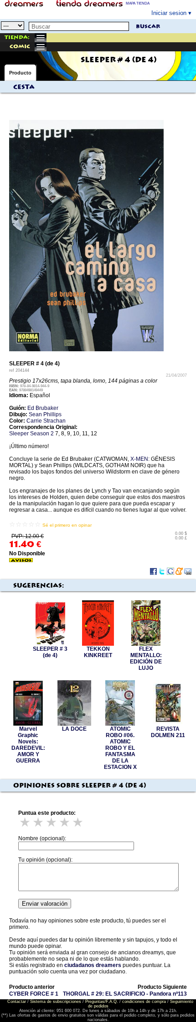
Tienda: (17, 37)
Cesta (24, 87)
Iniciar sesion (168, 13)
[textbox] (79, 26)
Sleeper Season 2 (31, 433)
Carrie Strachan (46, 421)
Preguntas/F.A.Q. (101, 1001)
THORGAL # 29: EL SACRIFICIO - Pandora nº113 (125, 994)
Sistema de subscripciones (55, 1001)
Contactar (16, 1001)
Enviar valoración (44, 903)
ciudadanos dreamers (92, 965)
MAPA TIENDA (138, 3)
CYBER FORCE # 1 (33, 994)
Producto (20, 72)
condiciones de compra (144, 1001)
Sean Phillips (45, 414)
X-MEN (139, 459)
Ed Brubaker (42, 408)
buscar (148, 26)
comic (20, 46)
